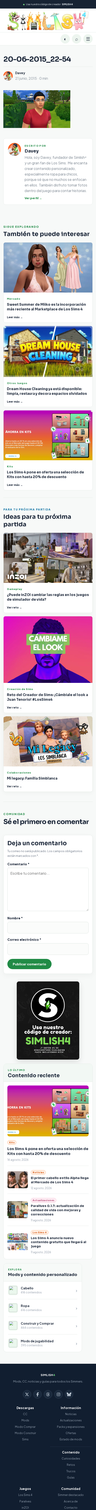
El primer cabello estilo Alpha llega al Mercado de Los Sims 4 (60, 1180)
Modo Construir (25, 1433)
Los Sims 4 (25, 1495)
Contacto (70, 1507)
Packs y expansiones (71, 1426)
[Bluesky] (69, 1394)
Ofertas (71, 1433)
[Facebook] (37, 1394)
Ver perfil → (33, 198)
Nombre (15, 918)
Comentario (18, 864)
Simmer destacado (71, 1495)
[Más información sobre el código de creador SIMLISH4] (48, 1020)
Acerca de (71, 1501)
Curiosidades (71, 1458)
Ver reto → (14, 607)
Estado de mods (71, 1439)
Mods (25, 1420)
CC (25, 1414)
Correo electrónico (24, 939)
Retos (71, 1464)
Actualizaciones (71, 1420)
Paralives (25, 1501)
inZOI (25, 1507)
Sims (25, 1439)
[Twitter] (27, 1394)
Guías (71, 1477)
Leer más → (15, 317)
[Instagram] (58, 1394)
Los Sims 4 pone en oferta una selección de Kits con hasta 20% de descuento (47, 1151)
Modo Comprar (25, 1426)
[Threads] (48, 1394)
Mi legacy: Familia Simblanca (32, 778)
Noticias (71, 1414)
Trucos (70, 1471)
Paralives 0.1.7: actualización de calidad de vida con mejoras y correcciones (57, 1210)
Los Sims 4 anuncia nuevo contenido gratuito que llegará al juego (58, 1242)
